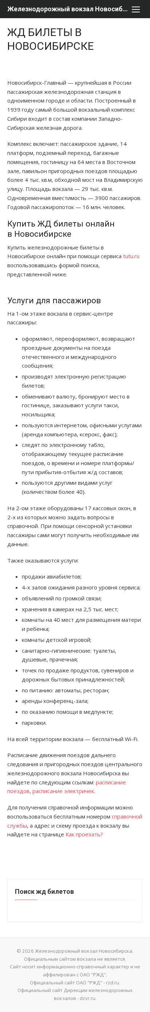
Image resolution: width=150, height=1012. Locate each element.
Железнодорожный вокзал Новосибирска (67, 9)
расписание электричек (63, 791)
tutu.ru (131, 256)
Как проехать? (84, 834)
